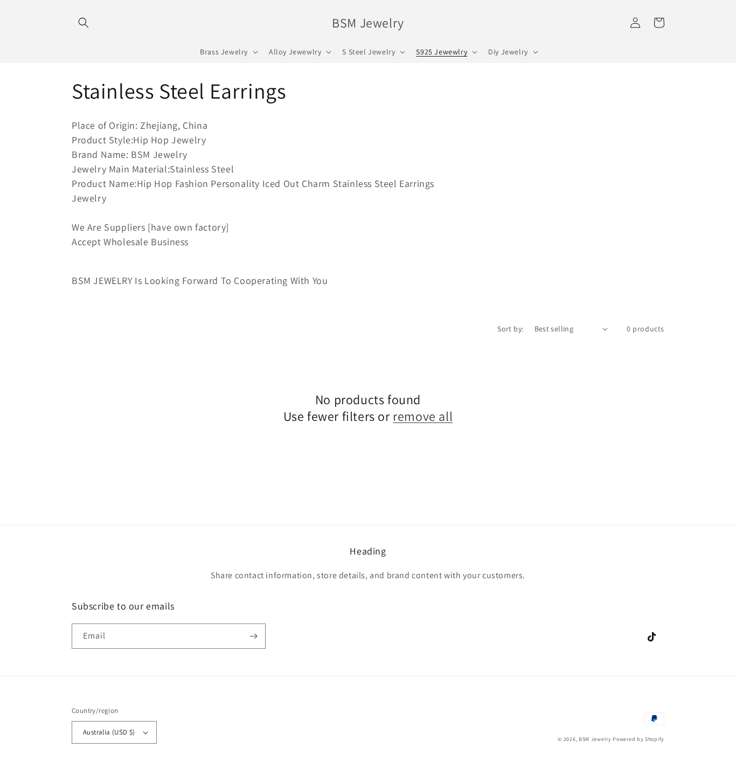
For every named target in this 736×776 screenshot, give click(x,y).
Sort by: (510, 329)
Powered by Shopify (638, 739)
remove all (423, 416)
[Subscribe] (253, 636)
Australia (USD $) (109, 732)
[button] (83, 22)
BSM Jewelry (596, 739)
